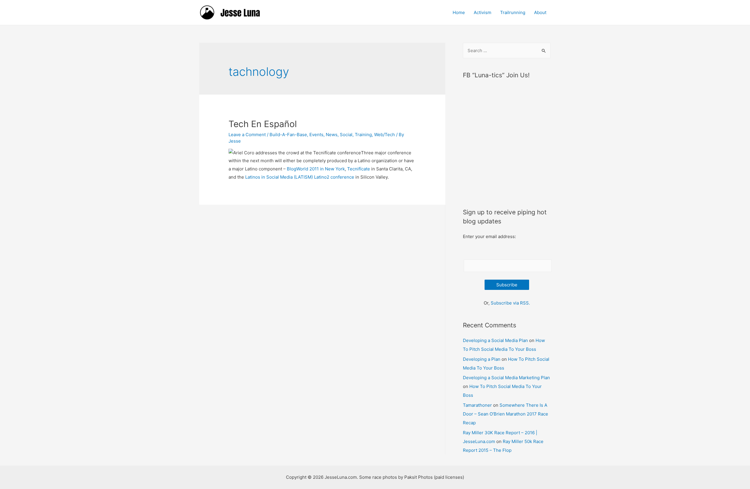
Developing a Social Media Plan (495, 340)
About (540, 12)
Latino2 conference (334, 177)
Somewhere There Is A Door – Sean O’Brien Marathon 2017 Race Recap (505, 413)
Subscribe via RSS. (510, 303)
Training (363, 134)
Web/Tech (384, 134)
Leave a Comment (247, 134)
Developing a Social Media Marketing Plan (506, 377)
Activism (482, 12)
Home (459, 12)
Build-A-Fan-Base (288, 134)
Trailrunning (512, 12)
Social (346, 134)
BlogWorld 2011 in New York (316, 169)
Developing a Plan (481, 359)
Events (316, 134)
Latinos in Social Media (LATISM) (279, 177)
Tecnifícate (358, 169)
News (332, 134)
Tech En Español (263, 124)
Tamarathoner (477, 405)
